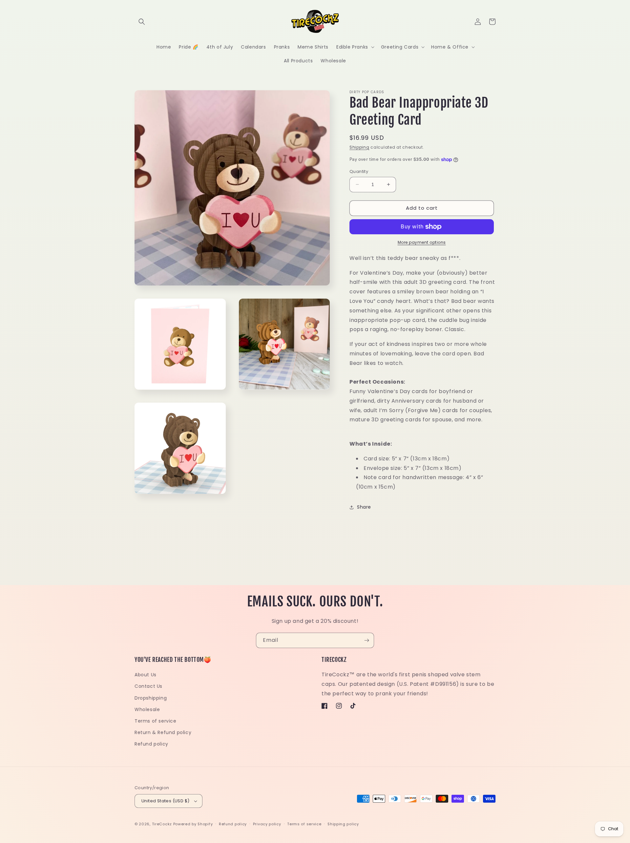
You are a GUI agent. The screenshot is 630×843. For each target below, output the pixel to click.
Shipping (359, 147)
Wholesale (147, 709)
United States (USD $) (165, 801)
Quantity (358, 171)
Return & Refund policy (163, 732)
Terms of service (156, 721)
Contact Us (148, 686)
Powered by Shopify (193, 824)
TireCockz (162, 824)
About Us (146, 674)
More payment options (422, 242)
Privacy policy (267, 824)
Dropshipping (151, 698)
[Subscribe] (366, 640)
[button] (142, 21)
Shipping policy (343, 824)
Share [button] (364, 507)
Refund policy (151, 744)
